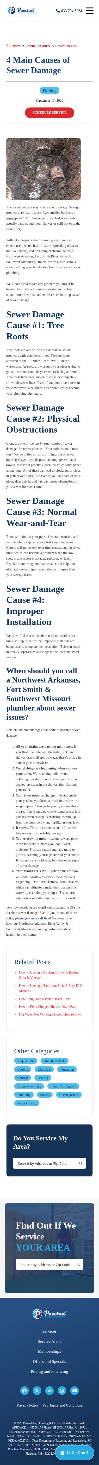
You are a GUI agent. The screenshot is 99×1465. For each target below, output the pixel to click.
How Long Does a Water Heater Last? (45, 999)
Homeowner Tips (29, 1086)
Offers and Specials (49, 1361)
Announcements (54, 1061)
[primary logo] (22, 17)
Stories (45, 1095)
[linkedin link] (49, 1390)
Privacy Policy (28, 1405)
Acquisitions (25, 1061)
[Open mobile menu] (90, 10)
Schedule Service (50, 112)
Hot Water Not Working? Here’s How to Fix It (50, 1014)
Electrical (44, 1069)
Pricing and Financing (49, 1371)
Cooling (22, 1069)
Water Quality (26, 1103)
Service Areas (49, 1341)
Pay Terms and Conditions (63, 1405)
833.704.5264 (71, 11)
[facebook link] (24, 1390)
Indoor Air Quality (63, 1086)
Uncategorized (69, 1095)
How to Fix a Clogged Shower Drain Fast (47, 1007)
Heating (42, 1078)
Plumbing (24, 1095)
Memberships (49, 1351)
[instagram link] (62, 1390)
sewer (10, 218)
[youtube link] (74, 1390)
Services (49, 1331)
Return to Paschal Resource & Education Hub (44, 46)
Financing (67, 1069)
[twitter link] (37, 1390)
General (22, 1078)
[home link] (49, 1314)
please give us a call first (32, 918)
